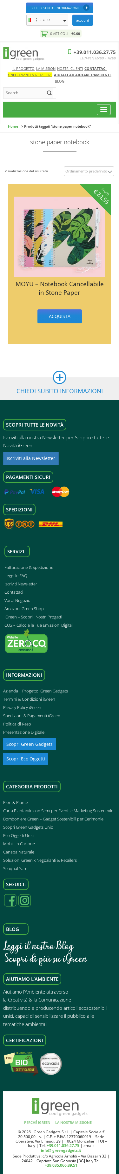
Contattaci (95, 68)
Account (82, 20)
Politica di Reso (17, 724)
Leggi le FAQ (15, 575)
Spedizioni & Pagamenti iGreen (31, 716)
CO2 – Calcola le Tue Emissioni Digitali (39, 625)
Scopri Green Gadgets (29, 744)
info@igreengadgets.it (61, 1150)
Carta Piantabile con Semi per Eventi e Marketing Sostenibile (58, 810)
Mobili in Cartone (19, 844)
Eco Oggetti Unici (18, 835)
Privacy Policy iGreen (22, 707)
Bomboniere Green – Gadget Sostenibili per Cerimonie (53, 819)
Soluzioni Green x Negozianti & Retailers (40, 860)
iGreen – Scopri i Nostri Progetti (33, 617)
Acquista (59, 316)
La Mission (46, 68)
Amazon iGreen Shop (24, 608)
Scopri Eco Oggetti (25, 759)
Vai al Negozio (17, 600)
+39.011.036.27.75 (94, 52)
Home (13, 126)
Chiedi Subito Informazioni (55, 8)
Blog (59, 81)
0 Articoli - (64, 33)
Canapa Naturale (18, 852)
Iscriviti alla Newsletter (31, 458)
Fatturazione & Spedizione (28, 567)
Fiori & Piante (15, 802)
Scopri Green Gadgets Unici (28, 827)
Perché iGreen (37, 1122)
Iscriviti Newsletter (20, 584)
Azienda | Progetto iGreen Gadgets (35, 691)
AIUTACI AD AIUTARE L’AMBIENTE (82, 74)
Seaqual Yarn (15, 868)
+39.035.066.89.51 (61, 1165)
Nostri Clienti (70, 68)
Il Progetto (23, 68)
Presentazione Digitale (23, 732)
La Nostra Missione (73, 1122)
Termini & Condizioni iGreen (29, 699)
